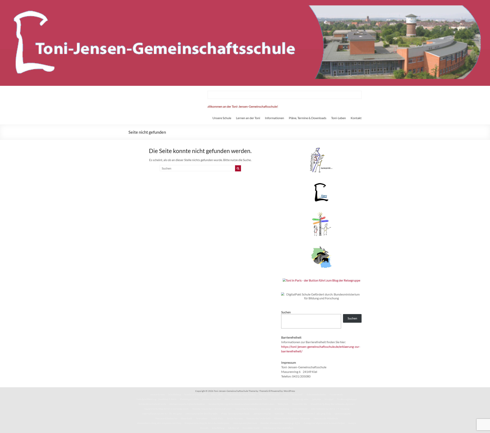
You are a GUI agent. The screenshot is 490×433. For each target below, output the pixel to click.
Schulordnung (281, 408)
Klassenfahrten (299, 404)
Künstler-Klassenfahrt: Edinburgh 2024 (212, 408)
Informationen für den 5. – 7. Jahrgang (330, 408)
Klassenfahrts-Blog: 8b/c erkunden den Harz (333, 404)
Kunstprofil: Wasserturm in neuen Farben (324, 423)
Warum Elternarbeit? (269, 394)
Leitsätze (316, 399)
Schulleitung (174, 394)
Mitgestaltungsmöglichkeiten (241, 394)
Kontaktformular (251, 427)
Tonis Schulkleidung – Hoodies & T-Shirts (156, 399)
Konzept (329, 399)
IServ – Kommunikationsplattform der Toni (246, 399)
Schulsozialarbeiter (316, 394)
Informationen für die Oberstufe (201, 413)
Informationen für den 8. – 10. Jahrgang (162, 413)
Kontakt (356, 118)
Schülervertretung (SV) (195, 394)
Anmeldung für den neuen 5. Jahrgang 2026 (309, 413)
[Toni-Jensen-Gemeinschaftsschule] (245, 2)
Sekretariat (233, 427)
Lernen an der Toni (248, 118)
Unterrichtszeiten (280, 399)
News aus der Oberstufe (245, 423)
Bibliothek (283, 404)
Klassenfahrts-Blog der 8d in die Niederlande (166, 408)
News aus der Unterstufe (258, 418)
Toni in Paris (217, 418)
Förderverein (336, 394)
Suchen (352, 318)
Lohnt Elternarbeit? (293, 394)
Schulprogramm (300, 399)
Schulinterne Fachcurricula (152, 404)
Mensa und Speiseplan (166, 418)
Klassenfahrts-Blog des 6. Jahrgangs (253, 408)
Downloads (186, 418)
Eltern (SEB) (217, 394)
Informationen (274, 118)
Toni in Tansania (235, 418)
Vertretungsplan (343, 413)
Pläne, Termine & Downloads (307, 118)
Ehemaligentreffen (189, 399)
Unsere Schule (221, 118)
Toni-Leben (338, 118)
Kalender (279, 413)
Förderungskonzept (347, 399)
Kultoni (352, 423)
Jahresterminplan (262, 413)
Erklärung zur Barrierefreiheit (278, 427)
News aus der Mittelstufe (326, 418)
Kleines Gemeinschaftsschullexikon (187, 404)
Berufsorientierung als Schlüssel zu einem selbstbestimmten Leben (241, 404)
